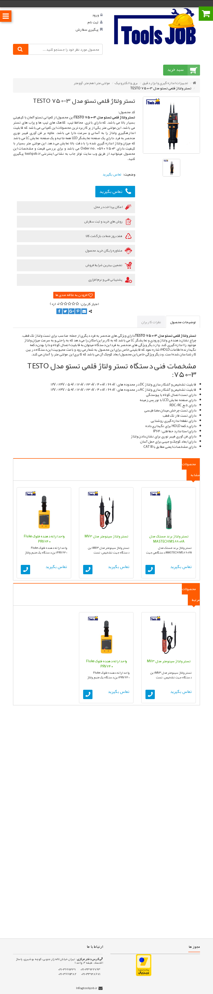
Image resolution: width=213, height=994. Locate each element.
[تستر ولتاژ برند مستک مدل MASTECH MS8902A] (168, 510)
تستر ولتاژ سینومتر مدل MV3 (106, 536)
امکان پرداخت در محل (108, 207)
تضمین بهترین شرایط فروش (104, 265)
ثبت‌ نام (93, 22)
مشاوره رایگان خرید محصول (104, 250)
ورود (95, 14)
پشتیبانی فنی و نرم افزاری (105, 279)
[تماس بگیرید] (150, 569)
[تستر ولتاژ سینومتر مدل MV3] (106, 510)
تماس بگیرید (110, 191)
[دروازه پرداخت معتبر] (143, 965)
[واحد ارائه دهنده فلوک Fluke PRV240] (43, 510)
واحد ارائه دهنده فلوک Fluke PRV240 (44, 538)
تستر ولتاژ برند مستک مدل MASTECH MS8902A (169, 538)
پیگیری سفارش (86, 29)
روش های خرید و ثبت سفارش (103, 221)
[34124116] (155, 26)
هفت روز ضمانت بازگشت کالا (104, 236)
